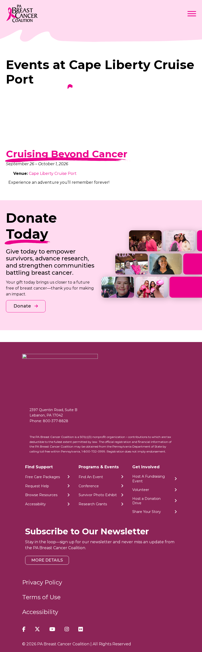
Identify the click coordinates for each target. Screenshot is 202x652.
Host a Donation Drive (146, 500)
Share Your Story (146, 511)
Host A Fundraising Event (148, 478)
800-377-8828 (55, 421)
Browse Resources (41, 495)
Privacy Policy (42, 582)
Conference (89, 486)
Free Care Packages (42, 477)
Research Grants (93, 504)
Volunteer (140, 490)
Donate (23, 306)
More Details (47, 560)
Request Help (37, 486)
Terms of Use (41, 597)
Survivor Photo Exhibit (98, 495)
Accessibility (35, 504)
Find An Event (91, 477)
